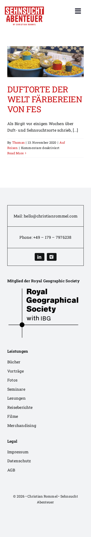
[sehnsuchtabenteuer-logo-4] (24, 8)
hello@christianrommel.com (50, 215)
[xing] (52, 257)
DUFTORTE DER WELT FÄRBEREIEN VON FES (44, 99)
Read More (15, 153)
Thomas (18, 142)
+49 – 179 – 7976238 (52, 237)
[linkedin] (39, 257)
